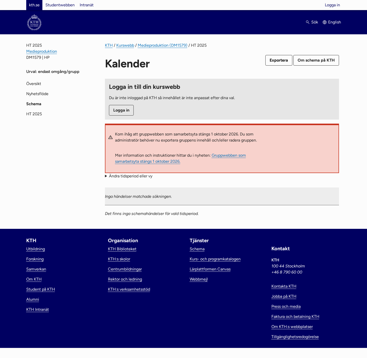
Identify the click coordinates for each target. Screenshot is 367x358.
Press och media (286, 306)
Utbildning (35, 248)
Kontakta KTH (283, 286)
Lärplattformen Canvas (210, 269)
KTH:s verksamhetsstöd (129, 289)
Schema (197, 248)
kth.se (34, 5)
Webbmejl (199, 279)
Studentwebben (60, 5)
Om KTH (34, 279)
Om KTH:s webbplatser (292, 326)
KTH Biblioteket (122, 248)
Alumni (32, 299)
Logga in (332, 5)
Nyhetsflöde (37, 93)
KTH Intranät (37, 309)
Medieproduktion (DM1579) (162, 45)
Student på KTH (40, 289)
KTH (109, 45)
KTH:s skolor (119, 259)
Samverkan (36, 269)
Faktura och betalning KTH (295, 316)
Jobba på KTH (283, 296)
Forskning (35, 259)
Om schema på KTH (316, 60)
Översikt (33, 83)
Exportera (279, 60)
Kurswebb (125, 45)
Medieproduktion (41, 51)
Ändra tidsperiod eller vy (130, 176)
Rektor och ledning (125, 279)
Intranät (87, 5)
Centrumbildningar (125, 269)
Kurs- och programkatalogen (215, 259)
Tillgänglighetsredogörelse (295, 336)
